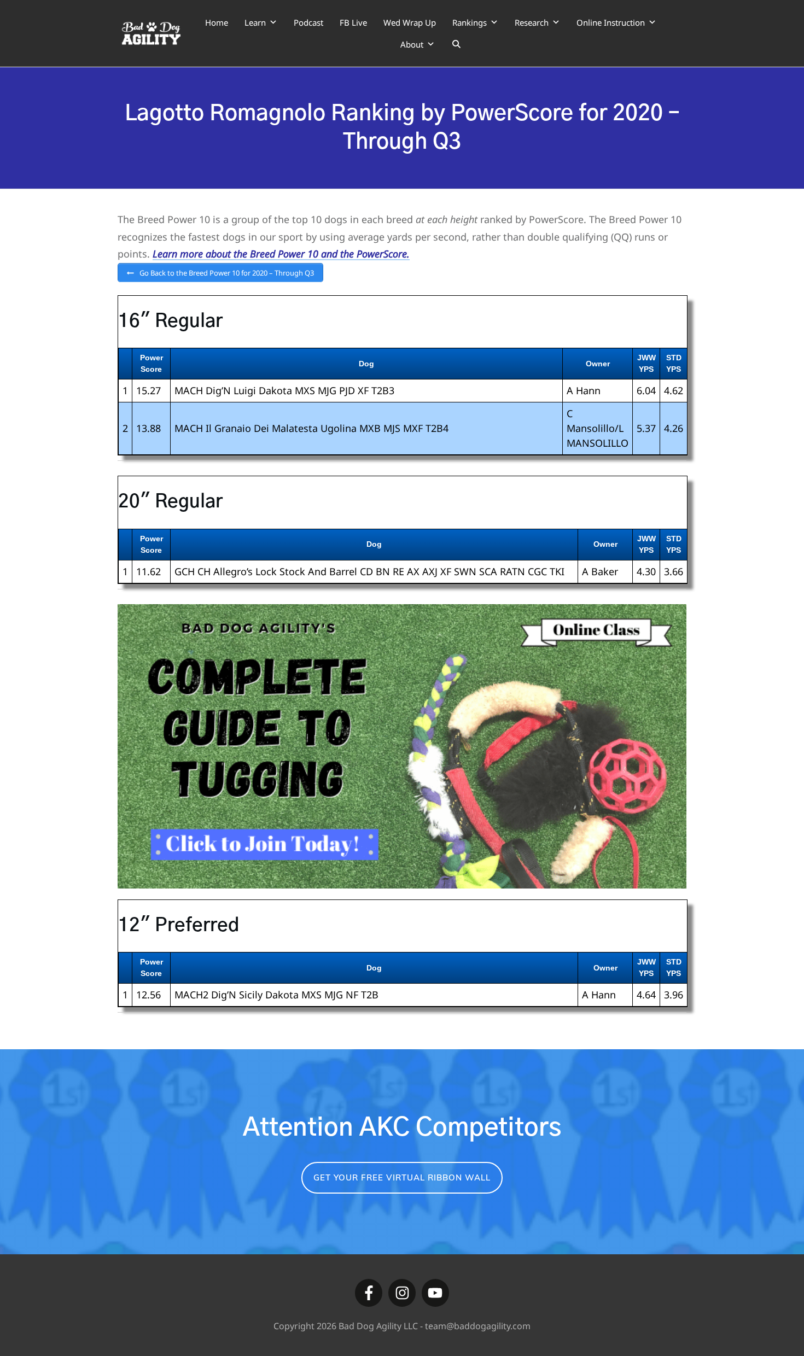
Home (216, 22)
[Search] (456, 44)
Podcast (308, 22)
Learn (255, 22)
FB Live (353, 22)
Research (532, 22)
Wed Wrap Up (409, 22)
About (411, 44)
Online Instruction (610, 22)
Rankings (469, 22)
